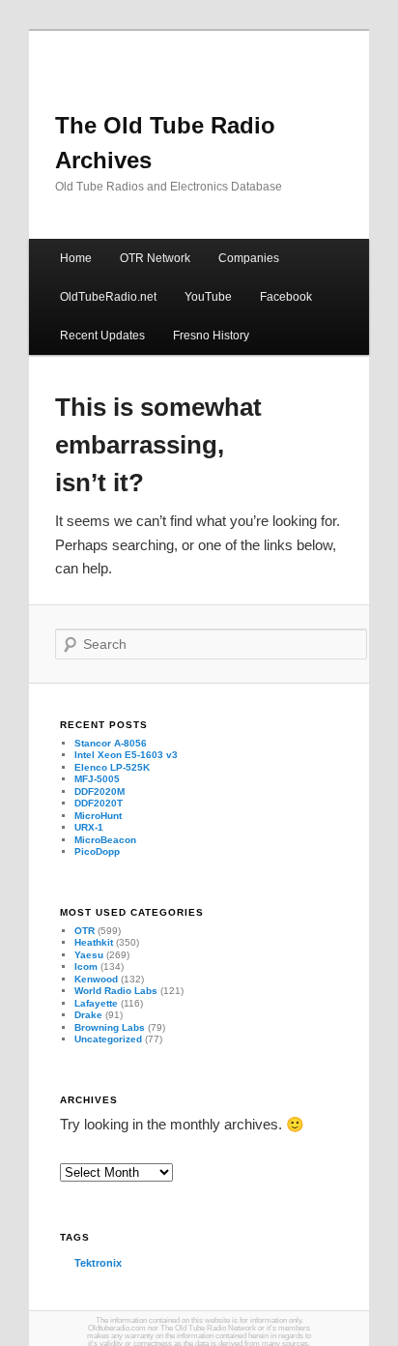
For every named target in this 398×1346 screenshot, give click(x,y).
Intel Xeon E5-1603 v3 (126, 754)
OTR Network (155, 258)
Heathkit (93, 942)
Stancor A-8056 (110, 743)
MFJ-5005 (97, 779)
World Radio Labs (115, 990)
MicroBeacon (105, 839)
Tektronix (98, 1263)
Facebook (286, 297)
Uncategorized (108, 1039)
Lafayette (96, 1003)
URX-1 (88, 827)
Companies (248, 258)
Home (76, 258)
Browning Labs (109, 1027)
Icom (86, 966)
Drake (88, 1015)
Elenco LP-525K (112, 767)
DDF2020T (98, 803)
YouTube (208, 297)
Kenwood (96, 979)
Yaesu (88, 955)
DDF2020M (99, 791)
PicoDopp (97, 851)
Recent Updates (102, 335)
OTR (84, 930)
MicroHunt (98, 815)
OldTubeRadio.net (108, 297)
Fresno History (211, 335)
